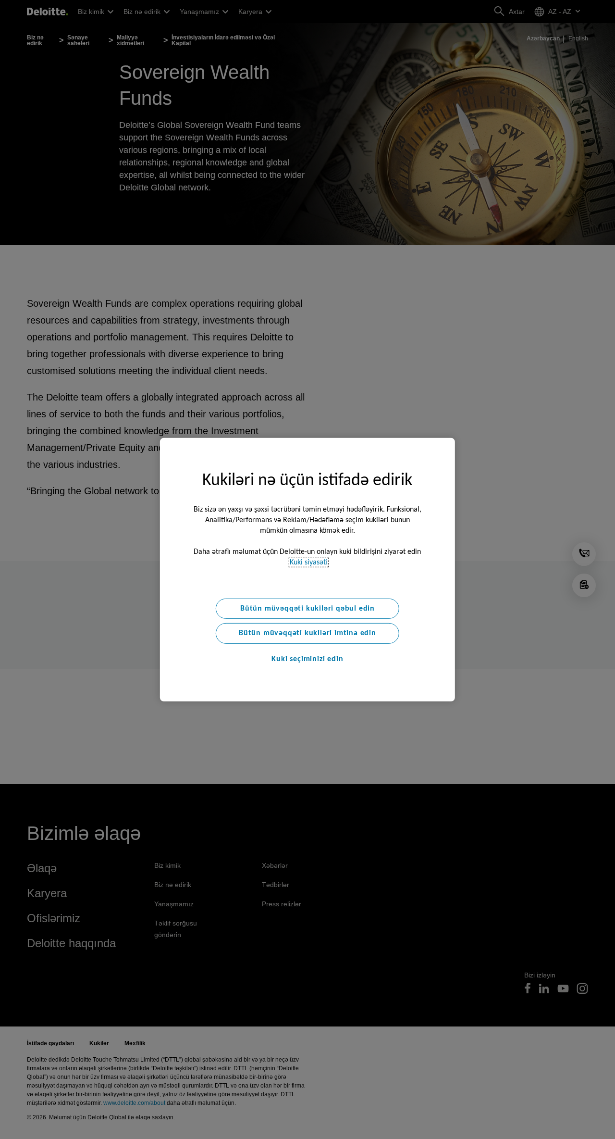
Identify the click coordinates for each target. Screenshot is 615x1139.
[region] (307, 569)
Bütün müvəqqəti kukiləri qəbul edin (307, 608)
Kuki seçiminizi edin (307, 659)
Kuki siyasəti (309, 562)
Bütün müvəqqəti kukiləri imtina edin (307, 633)
